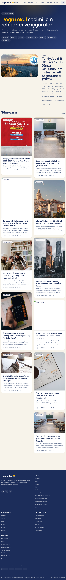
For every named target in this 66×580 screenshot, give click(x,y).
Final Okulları (38, 524)
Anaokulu (17, 2)
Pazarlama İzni (5, 559)
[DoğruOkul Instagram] (2, 491)
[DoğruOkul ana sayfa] (7, 2)
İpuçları (21, 37)
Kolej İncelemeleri (31, 37)
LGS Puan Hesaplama (41, 498)
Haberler (13, 37)
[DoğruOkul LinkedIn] (10, 491)
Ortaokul (31, 2)
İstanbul (3, 515)
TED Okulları (38, 521)
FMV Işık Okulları (39, 527)
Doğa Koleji (38, 518)
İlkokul (24, 2)
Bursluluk (57, 2)
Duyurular (5, 37)
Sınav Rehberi (51, 37)
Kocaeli (3, 530)
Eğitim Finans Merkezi (41, 501)
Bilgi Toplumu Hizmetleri (8, 556)
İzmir (2, 521)
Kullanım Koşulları (6, 547)
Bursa (3, 524)
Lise (37, 2)
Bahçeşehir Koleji (39, 515)
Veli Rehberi (6, 40)
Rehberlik (42, 37)
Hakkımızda (4, 538)
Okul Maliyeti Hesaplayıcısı (42, 495)
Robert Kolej (38, 530)
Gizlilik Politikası (5, 544)
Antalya (3, 527)
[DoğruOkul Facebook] (6, 491)
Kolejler (42, 2)
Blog (63, 2)
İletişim (3, 541)
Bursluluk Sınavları (40, 493)
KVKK (3, 553)
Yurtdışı (49, 2)
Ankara (3, 518)
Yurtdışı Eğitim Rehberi (41, 504)
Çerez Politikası (5, 550)
